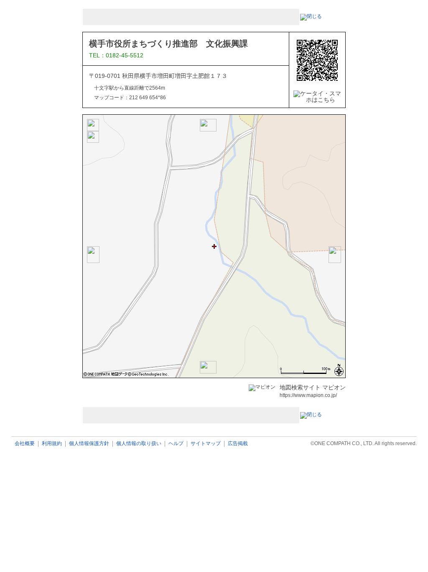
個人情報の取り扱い (138, 443)
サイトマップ (206, 443)
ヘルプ (175, 443)
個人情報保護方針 (89, 443)
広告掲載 (238, 443)
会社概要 (25, 443)
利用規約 (52, 443)
